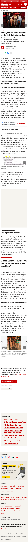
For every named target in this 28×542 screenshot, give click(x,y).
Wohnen (17, 508)
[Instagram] (9, 457)
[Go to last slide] (1, 342)
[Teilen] (11, 53)
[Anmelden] (22, 4)
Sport (10, 8)
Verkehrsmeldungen (7, 511)
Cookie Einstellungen (6, 539)
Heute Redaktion (11, 46)
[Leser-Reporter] (18, 4)
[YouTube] (17, 457)
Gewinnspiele (18, 506)
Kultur (12, 497)
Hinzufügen (22, 123)
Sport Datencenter (6, 506)
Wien (7, 10)
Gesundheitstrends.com (13, 520)
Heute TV (21, 500)
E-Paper (5, 1)
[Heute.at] (4, 4)
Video (2, 513)
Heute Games (5, 500)
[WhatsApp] (5, 53)
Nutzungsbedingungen (20, 536)
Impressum (4, 534)
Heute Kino (13, 500)
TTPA (22, 534)
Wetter (3, 491)
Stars (2, 497)
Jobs (17, 1)
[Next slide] (27, 342)
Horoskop (24, 497)
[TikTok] (13, 457)
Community (18, 488)
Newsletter (10, 491)
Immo (11, 1)
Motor (16, 511)
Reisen (21, 511)
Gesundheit (10, 508)
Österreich (4, 8)
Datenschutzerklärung (7, 536)
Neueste (23, 8)
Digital (18, 497)
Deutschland (20, 486)
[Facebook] (8, 53)
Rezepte (3, 508)
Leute (7, 497)
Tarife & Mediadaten (13, 534)
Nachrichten (4, 488)
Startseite (3, 10)
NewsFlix (23, 1)
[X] (5, 457)
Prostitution (4, 389)
